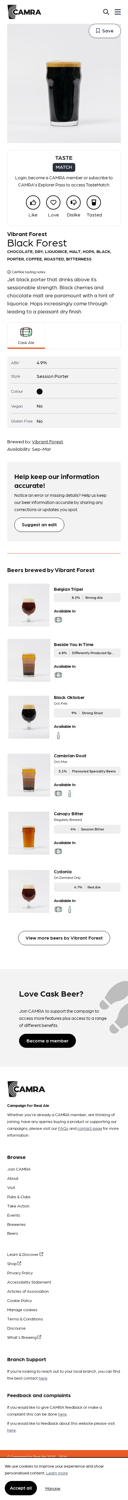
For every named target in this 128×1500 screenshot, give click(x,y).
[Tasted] (94, 202)
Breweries (16, 1224)
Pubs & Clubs (19, 1196)
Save (107, 30)
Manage (52, 1488)
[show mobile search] (106, 12)
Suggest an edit (39, 524)
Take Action (18, 1205)
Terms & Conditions (25, 1318)
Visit (11, 1187)
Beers (12, 1233)
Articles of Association (28, 1291)
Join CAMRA (19, 1168)
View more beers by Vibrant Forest (64, 937)
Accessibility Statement (29, 1281)
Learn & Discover (23, 1254)
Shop (12, 1263)
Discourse (16, 1327)
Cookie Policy (19, 1300)
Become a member (47, 1040)
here (43, 1377)
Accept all (21, 1487)
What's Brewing (22, 1337)
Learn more (57, 1472)
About (12, 1178)
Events (13, 1214)
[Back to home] (24, 12)
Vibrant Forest (47, 441)
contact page (89, 1128)
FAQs (63, 1128)
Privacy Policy (20, 1272)
